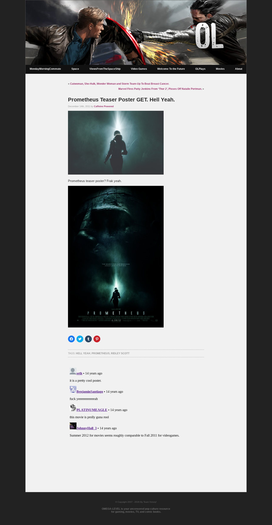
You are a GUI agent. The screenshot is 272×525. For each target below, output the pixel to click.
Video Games (139, 68)
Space (75, 68)
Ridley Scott (120, 353)
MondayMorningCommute (45, 68)
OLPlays (200, 68)
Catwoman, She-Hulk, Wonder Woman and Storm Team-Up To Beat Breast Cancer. (119, 83)
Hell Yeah (83, 353)
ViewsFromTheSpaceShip (104, 68)
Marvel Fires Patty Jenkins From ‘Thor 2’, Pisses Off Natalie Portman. (160, 88)
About (238, 68)
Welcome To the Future (171, 68)
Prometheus (101, 353)
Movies (220, 68)
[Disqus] (136, 419)
